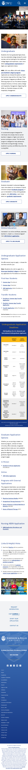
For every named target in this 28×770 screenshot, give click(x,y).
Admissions (3, 682)
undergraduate (16, 560)
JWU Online (13, 194)
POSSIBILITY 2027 (5, 722)
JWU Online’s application (11, 236)
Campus (15, 614)
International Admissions (6, 712)
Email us (11, 547)
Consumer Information (6, 702)
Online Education (21, 27)
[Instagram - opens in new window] (14, 665)
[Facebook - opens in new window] (7, 665)
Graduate (21, 24)
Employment (4, 705)
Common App (6, 282)
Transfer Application (8, 308)
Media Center (4, 720)
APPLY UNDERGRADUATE (13, 96)
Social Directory (4, 725)
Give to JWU (4, 707)
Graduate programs (18, 189)
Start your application (14, 620)
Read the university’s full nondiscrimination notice (15, 767)
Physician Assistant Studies (10, 498)
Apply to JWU (4, 687)
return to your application (10, 573)
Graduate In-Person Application (11, 465)
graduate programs (8, 562)
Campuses (3, 692)
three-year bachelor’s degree (10, 271)
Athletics (3, 690)
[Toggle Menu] (25, 3)
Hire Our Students (5, 710)
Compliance (3, 700)
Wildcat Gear (4, 735)
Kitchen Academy (5, 717)
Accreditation (4, 680)
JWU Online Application (9, 476)
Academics (3, 675)
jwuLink (3, 715)
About (2, 672)
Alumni (2, 685)
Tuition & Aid (4, 730)
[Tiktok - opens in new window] (20, 665)
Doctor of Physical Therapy (10, 509)
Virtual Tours (4, 732)
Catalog (3, 697)
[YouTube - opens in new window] (17, 665)
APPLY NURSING (11, 153)
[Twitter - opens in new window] (10, 665)
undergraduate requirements (14, 64)
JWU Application (7, 288)
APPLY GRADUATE (11, 201)
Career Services (4, 695)
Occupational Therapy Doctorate (12, 501)
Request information (14, 608)
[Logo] (7, 3)
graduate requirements (14, 196)
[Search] (19, 3)
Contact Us (3, 737)
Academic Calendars (5, 677)
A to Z (2, 670)
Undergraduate (7, 24)
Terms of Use (4, 727)
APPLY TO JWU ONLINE (13, 241)
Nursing (7, 27)
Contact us (14, 626)
